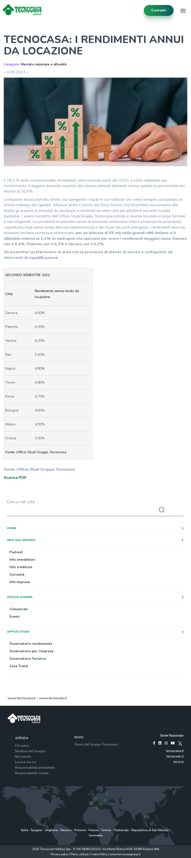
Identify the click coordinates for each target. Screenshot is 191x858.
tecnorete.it (175, 756)
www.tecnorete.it (53, 698)
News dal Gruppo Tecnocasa (96, 744)
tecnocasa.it (175, 751)
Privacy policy (60, 854)
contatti (158, 10)
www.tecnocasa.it (21, 698)
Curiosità (16, 574)
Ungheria (51, 830)
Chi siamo (22, 746)
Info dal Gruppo (21, 540)
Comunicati (18, 609)
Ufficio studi (18, 632)
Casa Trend (18, 666)
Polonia (80, 830)
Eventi (14, 616)
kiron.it (179, 762)
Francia (93, 830)
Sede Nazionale (172, 735)
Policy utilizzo (79, 854)
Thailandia (121, 830)
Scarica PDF (15, 477)
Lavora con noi (25, 762)
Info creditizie (20, 567)
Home (11, 528)
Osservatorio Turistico (27, 658)
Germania (95, 835)
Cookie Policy (99, 854)
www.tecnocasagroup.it (125, 854)
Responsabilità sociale (32, 773)
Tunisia (106, 830)
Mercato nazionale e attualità (43, 64)
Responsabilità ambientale (35, 767)
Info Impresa (19, 582)
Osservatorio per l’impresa (31, 651)
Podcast (16, 552)
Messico (66, 830)
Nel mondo (23, 757)
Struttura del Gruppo (30, 751)
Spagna (36, 830)
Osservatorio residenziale (30, 644)
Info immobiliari (22, 559)
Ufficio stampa (20, 597)
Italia (24, 830)
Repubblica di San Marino (149, 830)
